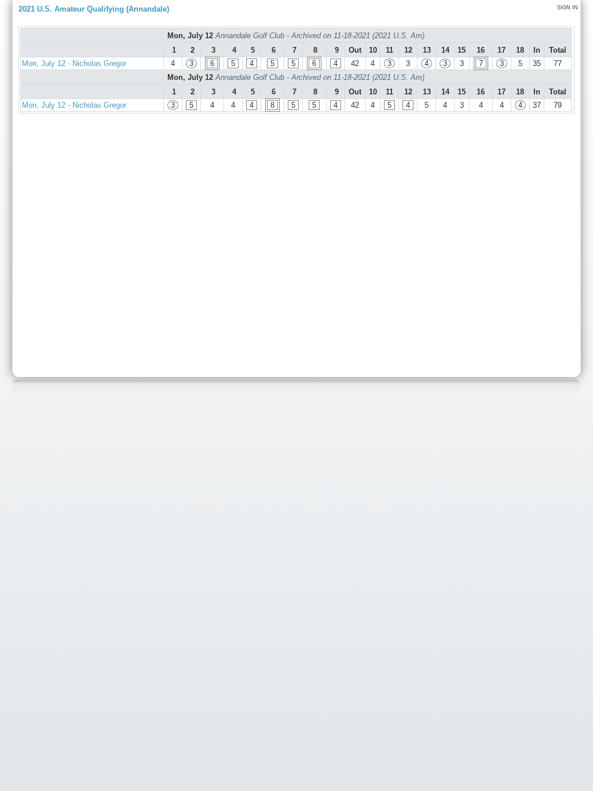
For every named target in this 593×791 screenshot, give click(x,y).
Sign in (567, 7)
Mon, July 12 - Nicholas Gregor (74, 63)
